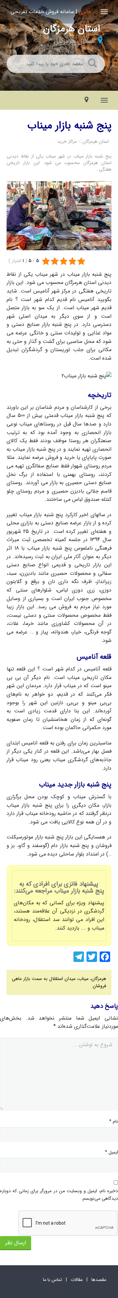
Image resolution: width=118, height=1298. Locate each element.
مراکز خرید (67, 141)
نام (113, 1121)
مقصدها (98, 1279)
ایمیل (111, 1152)
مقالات (77, 1279)
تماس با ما (52, 1279)
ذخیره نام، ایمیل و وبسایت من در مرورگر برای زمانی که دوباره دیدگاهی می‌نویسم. (59, 1194)
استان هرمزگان (73, 41)
